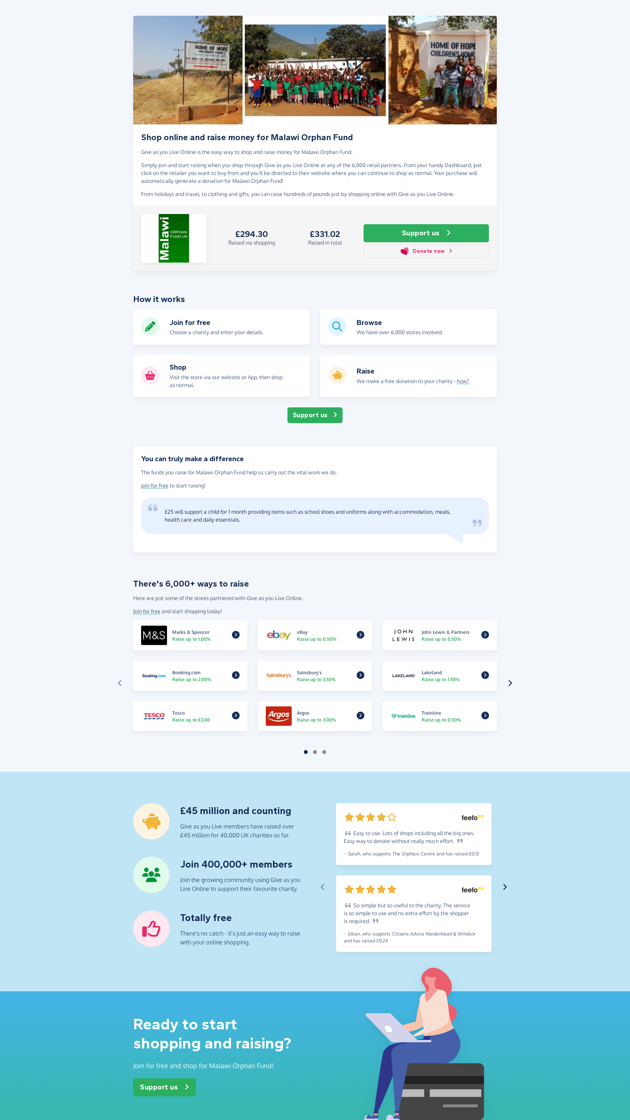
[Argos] (360, 716)
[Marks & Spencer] (236, 636)
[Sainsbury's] (360, 676)
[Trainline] (485, 716)
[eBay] (360, 636)
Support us (421, 233)
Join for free (154, 485)
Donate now (429, 251)
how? (463, 381)
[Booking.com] (236, 676)
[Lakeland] (485, 676)
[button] (174, 238)
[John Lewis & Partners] (485, 636)
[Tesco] (236, 716)
